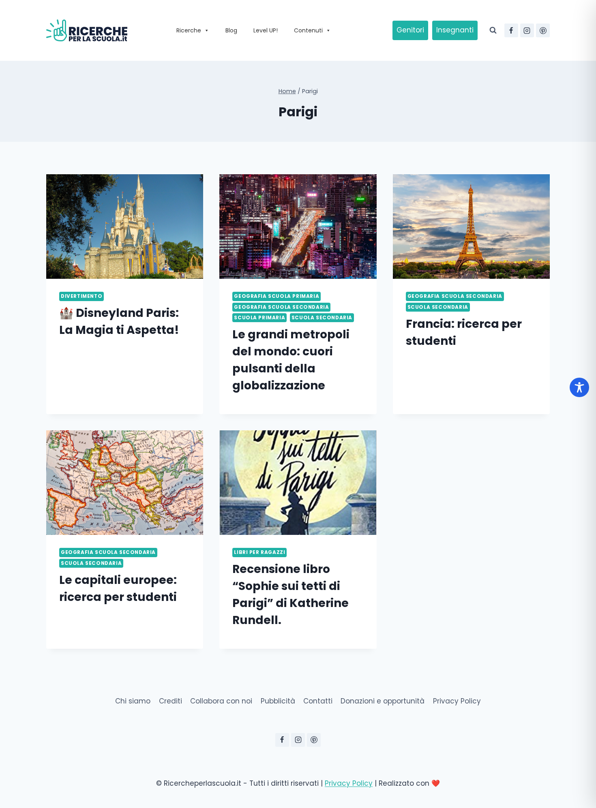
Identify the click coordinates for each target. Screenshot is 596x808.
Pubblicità (278, 701)
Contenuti (308, 30)
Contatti (317, 701)
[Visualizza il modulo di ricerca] (493, 30)
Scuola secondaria (322, 317)
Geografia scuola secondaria (281, 307)
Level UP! (265, 30)
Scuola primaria (259, 317)
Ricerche (188, 30)
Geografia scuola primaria (276, 296)
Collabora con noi (221, 701)
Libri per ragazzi (259, 552)
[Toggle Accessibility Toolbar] (579, 387)
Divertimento (81, 296)
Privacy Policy (457, 701)
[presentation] (124, 226)
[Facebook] (511, 30)
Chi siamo (132, 701)
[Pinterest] (543, 30)
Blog (231, 30)
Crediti (170, 701)
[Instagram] (527, 30)
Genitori (410, 30)
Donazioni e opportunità (382, 701)
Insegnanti (455, 30)
